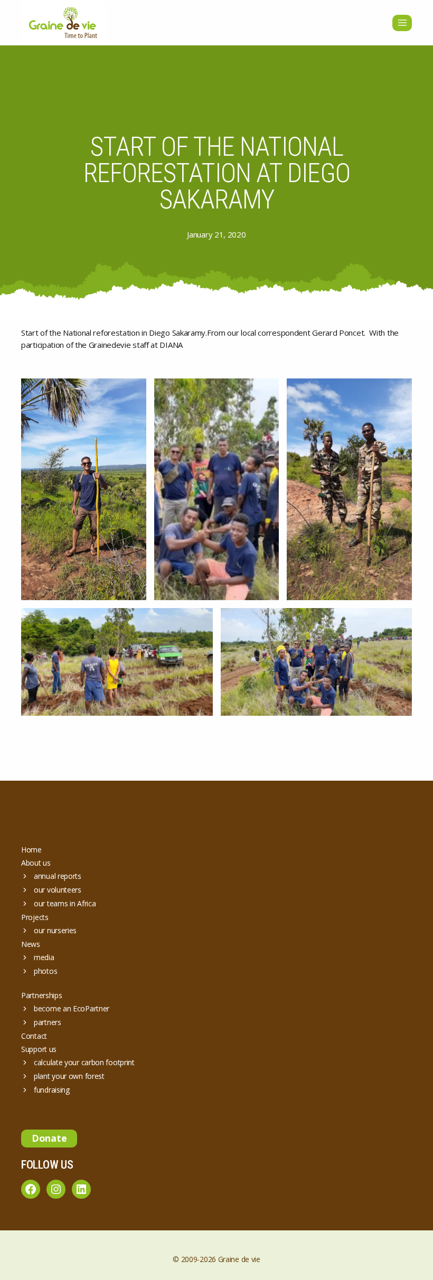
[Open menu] (402, 23)
